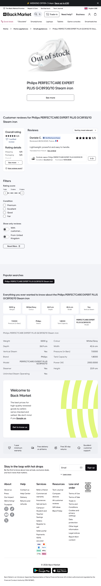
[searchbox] (40, 14)
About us (8, 490)
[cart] (95, 14)
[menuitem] (36, 21)
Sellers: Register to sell (41, 524)
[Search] (36, 14)
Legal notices (74, 533)
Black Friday (57, 511)
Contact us (24, 490)
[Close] (98, 3)
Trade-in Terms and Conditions (73, 504)
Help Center (25, 493)
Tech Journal (57, 490)
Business (80, 14)
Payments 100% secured (40, 537)
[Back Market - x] (6, 520)
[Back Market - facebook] (12, 515)
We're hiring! (9, 501)
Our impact (9, 497)
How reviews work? (15, 168)
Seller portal (41, 531)
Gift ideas (56, 507)
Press (6, 493)
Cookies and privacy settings (74, 513)
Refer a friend (42, 490)
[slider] (5, 193)
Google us (21, 418)
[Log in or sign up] (89, 14)
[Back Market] (17, 14)
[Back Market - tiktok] (12, 509)
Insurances (41, 500)
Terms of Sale (74, 497)
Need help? (66, 14)
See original (51, 151)
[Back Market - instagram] (6, 509)
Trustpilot (8, 504)
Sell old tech (41, 504)
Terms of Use (74, 493)
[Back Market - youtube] (6, 515)
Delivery (23, 497)
